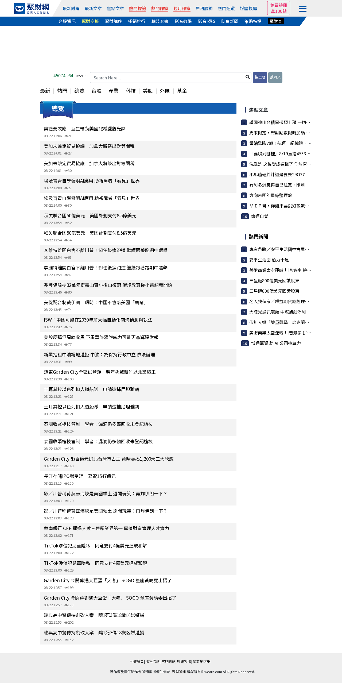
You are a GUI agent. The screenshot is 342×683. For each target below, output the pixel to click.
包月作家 (182, 8)
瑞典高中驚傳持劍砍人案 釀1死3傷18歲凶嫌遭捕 (94, 615)
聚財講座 (113, 21)
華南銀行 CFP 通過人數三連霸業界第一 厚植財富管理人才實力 (106, 528)
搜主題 (260, 76)
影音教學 (183, 21)
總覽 (79, 90)
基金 (182, 90)
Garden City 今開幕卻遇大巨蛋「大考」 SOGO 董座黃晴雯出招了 (110, 597)
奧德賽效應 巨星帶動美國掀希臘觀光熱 (85, 128)
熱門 (62, 90)
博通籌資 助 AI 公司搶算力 (276, 343)
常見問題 (168, 661)
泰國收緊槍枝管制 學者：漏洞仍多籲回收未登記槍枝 (98, 423)
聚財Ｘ (275, 21)
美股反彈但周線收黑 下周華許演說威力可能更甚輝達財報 (101, 337)
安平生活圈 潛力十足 (269, 259)
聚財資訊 (179, 671)
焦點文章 (115, 8)
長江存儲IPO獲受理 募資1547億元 (80, 476)
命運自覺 (259, 216)
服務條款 (153, 661)
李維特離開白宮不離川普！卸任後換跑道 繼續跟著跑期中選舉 (106, 250)
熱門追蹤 (226, 8)
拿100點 (279, 11)
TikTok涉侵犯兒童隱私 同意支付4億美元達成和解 (95, 545)
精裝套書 (160, 21)
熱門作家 (159, 8)
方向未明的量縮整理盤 (270, 195)
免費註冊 (278, 5)
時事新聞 (229, 21)
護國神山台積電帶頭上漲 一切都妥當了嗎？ (290, 122)
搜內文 (275, 76)
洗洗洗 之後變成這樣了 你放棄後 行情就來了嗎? (294, 164)
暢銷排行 (136, 21)
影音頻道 (206, 21)
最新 (45, 90)
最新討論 (71, 8)
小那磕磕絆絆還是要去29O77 (277, 174)
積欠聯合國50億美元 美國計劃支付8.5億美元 (90, 215)
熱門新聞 (258, 236)
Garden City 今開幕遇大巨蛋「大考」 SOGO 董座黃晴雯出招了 (108, 580)
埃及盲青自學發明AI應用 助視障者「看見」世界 (92, 180)
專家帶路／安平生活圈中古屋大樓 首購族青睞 (292, 249)
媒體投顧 (248, 8)
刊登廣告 (137, 661)
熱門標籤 (137, 8)
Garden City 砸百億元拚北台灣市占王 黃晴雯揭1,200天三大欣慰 (109, 458)
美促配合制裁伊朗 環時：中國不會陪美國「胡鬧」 (96, 302)
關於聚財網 (201, 661)
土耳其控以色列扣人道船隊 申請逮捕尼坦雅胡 (91, 389)
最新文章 (93, 8)
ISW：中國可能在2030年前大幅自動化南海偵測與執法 (98, 319)
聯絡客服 (184, 661)
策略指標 (253, 21)
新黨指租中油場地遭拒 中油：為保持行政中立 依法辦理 (99, 354)
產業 (113, 90)
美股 (148, 90)
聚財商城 (90, 21)
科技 (131, 90)
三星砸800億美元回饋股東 (274, 280)
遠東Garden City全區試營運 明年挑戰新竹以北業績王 (100, 371)
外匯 (165, 90)
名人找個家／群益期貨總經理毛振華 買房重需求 (294, 301)
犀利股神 (204, 8)
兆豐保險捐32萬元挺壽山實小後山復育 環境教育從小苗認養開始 (108, 284)
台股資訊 (67, 21)
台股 (96, 90)
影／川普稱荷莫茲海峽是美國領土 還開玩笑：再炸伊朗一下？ (106, 493)
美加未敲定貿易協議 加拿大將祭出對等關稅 (89, 145)
